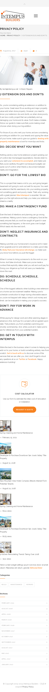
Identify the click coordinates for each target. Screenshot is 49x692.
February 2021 (24, 603)
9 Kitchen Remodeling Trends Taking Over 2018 (19, 554)
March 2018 (24, 620)
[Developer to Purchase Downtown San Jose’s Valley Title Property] (5, 448)
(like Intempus (22, 195)
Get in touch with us (15, 353)
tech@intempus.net (10, 89)
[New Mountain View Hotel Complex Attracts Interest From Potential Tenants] (5, 473)
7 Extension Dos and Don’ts (22, 94)
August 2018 (24, 608)
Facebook (32, 359)
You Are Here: (5, 33)
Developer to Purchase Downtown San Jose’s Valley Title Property (23, 456)
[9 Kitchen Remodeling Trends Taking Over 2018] (5, 547)
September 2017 (24, 642)
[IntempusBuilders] (17, 15)
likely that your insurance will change (18, 250)
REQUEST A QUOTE (24, 410)
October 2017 (24, 636)
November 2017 (24, 631)
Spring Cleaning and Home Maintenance (16, 433)
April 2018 (24, 614)
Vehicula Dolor (36, 568)
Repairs (29, 89)
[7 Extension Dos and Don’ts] (24, 70)
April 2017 (24, 659)
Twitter (22, 359)
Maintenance (16, 584)
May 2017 (24, 653)
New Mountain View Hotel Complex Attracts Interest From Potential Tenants (23, 482)
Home (2, 35)
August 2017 (24, 648)
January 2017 (24, 664)
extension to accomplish (22, 161)
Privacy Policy (12, 28)
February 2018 (24, 625)
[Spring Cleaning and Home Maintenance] (5, 425)
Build (23, 89)
